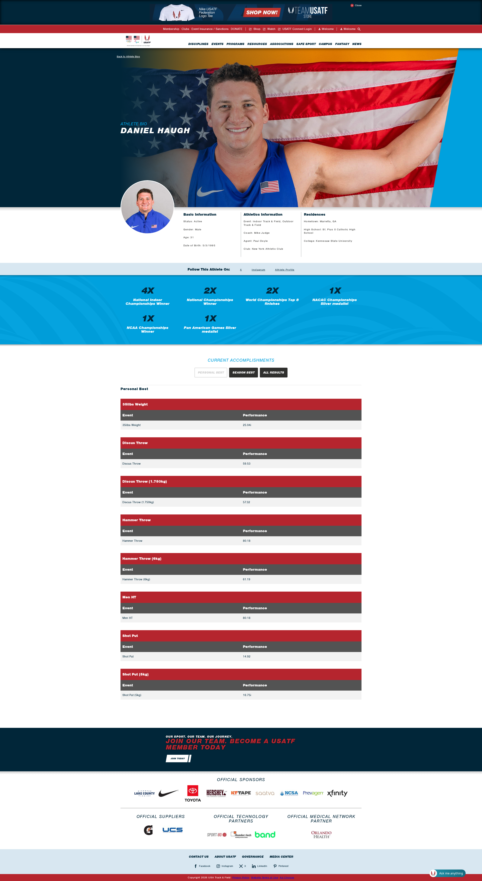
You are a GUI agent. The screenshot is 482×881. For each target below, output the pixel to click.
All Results (273, 372)
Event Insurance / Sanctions (210, 29)
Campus (325, 44)
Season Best (244, 372)
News (357, 44)
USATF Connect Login (296, 29)
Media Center (281, 856)
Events (217, 44)
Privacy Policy (240, 877)
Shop (256, 29)
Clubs (185, 29)
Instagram (258, 269)
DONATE (237, 29)
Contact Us (199, 856)
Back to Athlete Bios (128, 56)
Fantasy (342, 44)
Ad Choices (287, 877)
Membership (171, 29)
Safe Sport (306, 44)
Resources (257, 44)
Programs (235, 44)
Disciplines (198, 44)
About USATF (225, 856)
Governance (253, 856)
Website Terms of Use (264, 877)
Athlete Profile (284, 269)
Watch (270, 29)
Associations (281, 44)
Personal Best (211, 372)
